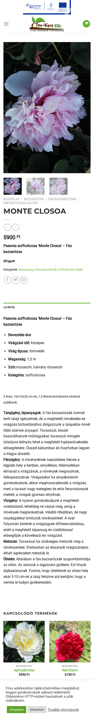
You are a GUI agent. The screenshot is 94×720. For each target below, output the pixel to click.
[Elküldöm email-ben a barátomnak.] (24, 280)
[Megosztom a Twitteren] (16, 280)
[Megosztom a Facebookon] (7, 280)
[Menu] (6, 23)
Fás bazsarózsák (62, 199)
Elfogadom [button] (17, 709)
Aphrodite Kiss (24, 670)
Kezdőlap (11, 199)
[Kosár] (86, 24)
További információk (63, 710)
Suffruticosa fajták (20, 203)
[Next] (83, 107)
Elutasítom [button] (37, 709)
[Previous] (11, 107)
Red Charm (70, 670)
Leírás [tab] (9, 307)
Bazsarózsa (34, 199)
